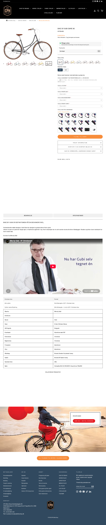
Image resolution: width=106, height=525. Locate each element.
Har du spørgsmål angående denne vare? (80, 151)
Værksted (24, 485)
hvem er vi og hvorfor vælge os (80, 146)
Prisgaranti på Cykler (44, 475)
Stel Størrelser (42, 478)
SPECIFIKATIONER (78, 215)
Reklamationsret (7, 485)
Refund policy (42, 485)
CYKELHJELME (62, 491)
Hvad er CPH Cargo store (28, 491)
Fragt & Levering (7, 483)
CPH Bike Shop (11, 20)
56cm (66, 70)
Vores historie (25, 478)
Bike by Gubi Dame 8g (44, 20)
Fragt (67, 37)
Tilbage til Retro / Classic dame (54, 458)
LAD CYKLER (62, 488)
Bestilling (5, 478)
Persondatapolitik (7, 475)
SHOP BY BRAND (22, 20)
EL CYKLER (62, 485)
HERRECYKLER (62, 478)
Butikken (24, 488)
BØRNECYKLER (62, 483)
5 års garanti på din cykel (45, 488)
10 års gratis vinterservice (45, 491)
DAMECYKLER (62, 480)
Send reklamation (43, 493)
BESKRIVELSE (28, 215)
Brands (40, 480)
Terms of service (43, 483)
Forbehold (5, 496)
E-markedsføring (7, 491)
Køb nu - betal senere (84, 421)
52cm (60, 70)
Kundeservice (6, 1)
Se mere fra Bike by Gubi (10, 235)
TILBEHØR (61, 493)
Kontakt (24, 480)
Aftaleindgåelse (7, 493)
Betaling (5, 480)
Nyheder (24, 475)
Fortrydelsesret (7, 488)
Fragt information (80, 142)
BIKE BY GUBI (32, 20)
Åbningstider (25, 483)
